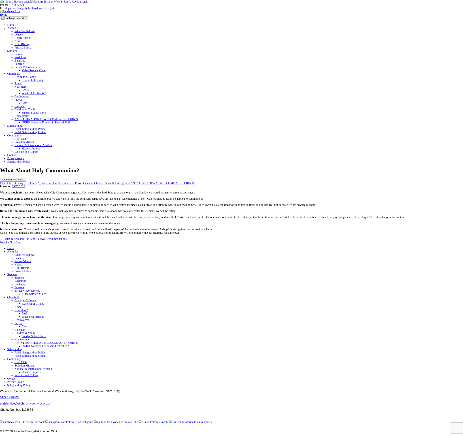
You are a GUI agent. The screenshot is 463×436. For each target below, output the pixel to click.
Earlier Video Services (27, 67)
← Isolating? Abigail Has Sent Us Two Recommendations (33, 238)
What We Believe (24, 31)
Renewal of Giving (33, 80)
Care (24, 102)
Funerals (19, 63)
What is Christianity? (34, 93)
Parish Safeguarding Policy (29, 128)
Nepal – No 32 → (10, 242)
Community (14, 135)
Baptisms (19, 60)
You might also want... (13, 179)
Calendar (19, 106)
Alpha (18, 83)
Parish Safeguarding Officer (30, 132)
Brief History (21, 44)
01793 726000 (17, 4)
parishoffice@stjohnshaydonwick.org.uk (31, 8)
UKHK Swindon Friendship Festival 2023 (46, 122)
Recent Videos (22, 37)
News (17, 41)
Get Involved (21, 96)
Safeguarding (14, 125)
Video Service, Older (34, 70)
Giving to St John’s (25, 76)
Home (3, 14)
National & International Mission (33, 145)
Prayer (18, 99)
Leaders (19, 34)
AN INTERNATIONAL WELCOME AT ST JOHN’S (46, 119)
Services (12, 50)
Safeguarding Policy (18, 161)
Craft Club (20, 138)
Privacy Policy (22, 47)
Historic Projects (31, 148)
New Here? (21, 86)
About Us (12, 28)
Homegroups (21, 115)
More (24, 18)
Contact (11, 155)
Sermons (19, 54)
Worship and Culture (26, 151)
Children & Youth (24, 109)
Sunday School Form (34, 112)
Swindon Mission (24, 142)
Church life (13, 73)
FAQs (25, 89)
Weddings (20, 57)
